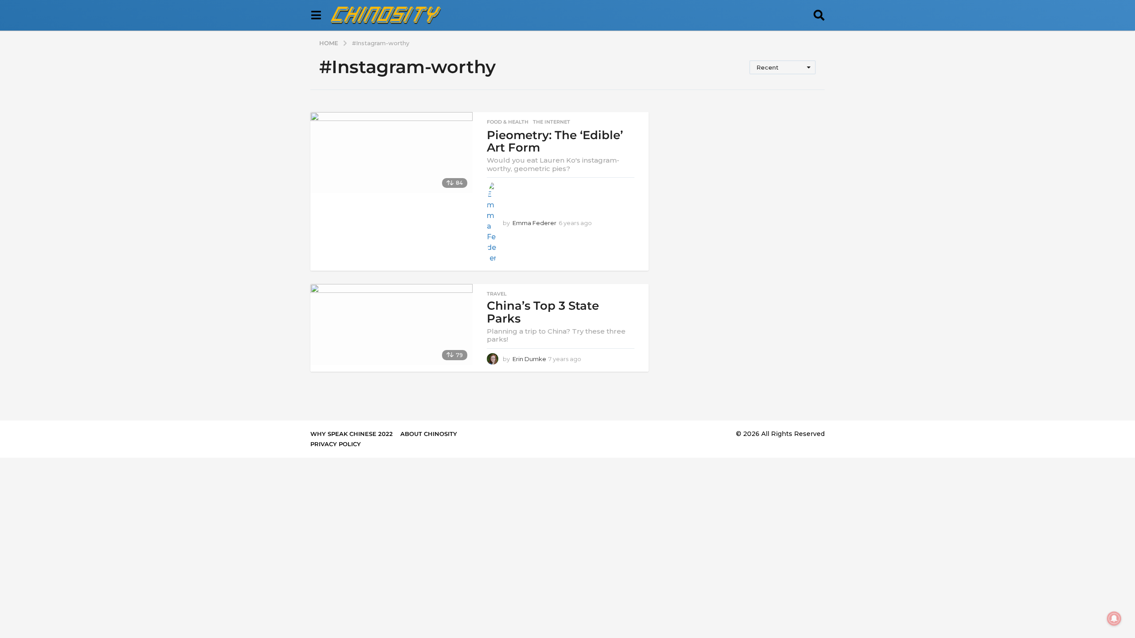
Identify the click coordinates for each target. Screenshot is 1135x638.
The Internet (551, 121)
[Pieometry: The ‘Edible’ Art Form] (391, 152)
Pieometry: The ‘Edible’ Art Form (555, 141)
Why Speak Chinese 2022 (351, 433)
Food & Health (507, 121)
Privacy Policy (335, 443)
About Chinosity (428, 433)
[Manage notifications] (1114, 618)
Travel (497, 293)
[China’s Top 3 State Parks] (391, 324)
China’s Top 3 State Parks (543, 312)
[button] (315, 15)
